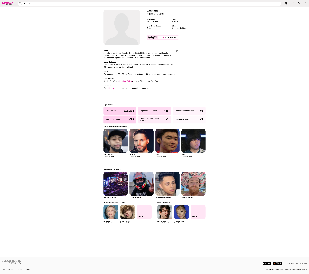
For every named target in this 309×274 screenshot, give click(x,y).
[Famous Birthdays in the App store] (267, 263)
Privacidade (19, 269)
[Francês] (297, 263)
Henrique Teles (125, 81)
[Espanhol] (292, 263)
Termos (28, 269)
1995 (157, 21)
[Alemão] (305, 263)
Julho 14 (150, 21)
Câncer (175, 21)
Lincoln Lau (113, 88)
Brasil (149, 28)
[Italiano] (301, 263)
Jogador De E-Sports (155, 14)
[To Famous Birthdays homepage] (8, 3)
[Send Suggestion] (177, 50)
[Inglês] (288, 263)
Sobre (4, 269)
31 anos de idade (179, 28)
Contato (10, 269)
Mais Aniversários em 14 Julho (114, 202)
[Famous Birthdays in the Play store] (277, 263)
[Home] (78, 262)
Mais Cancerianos (163, 202)
